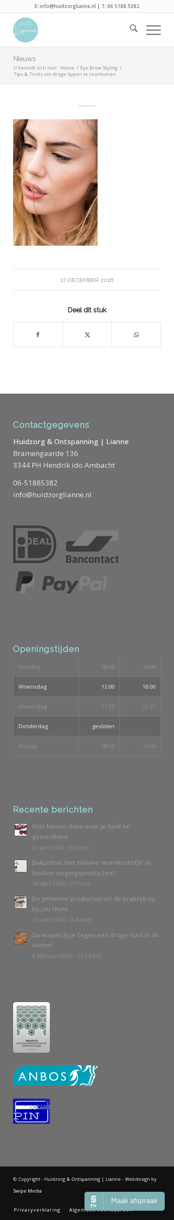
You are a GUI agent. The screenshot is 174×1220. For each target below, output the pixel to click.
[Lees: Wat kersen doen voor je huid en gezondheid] (20, 829)
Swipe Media (27, 1191)
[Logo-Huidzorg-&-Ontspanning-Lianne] (72, 30)
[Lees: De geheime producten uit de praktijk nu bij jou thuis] (20, 902)
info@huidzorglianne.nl (68, 6)
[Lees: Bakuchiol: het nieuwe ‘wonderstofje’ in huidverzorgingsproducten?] (20, 866)
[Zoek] (129, 30)
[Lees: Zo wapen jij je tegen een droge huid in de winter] (20, 938)
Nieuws (24, 59)
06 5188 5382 (123, 6)
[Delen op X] (87, 334)
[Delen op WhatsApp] (136, 334)
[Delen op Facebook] (38, 334)
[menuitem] (129, 30)
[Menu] (149, 30)
